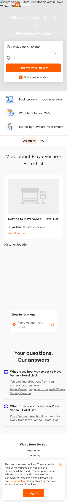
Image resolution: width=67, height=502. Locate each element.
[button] (62, 5)
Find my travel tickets (33, 68)
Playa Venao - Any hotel (26, 416)
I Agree (33, 493)
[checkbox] (21, 77)
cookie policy (17, 481)
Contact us (33, 455)
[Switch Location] (54, 52)
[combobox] (33, 46)
